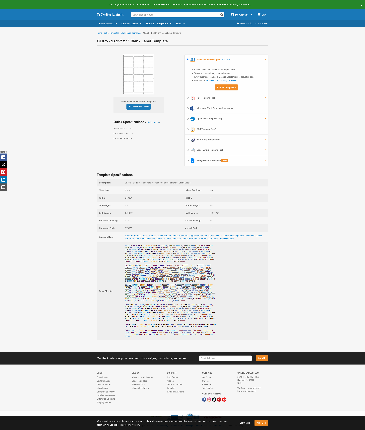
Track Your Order (175, 384)
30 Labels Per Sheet (188, 238)
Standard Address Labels (136, 235)
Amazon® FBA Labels (152, 238)
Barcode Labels (171, 235)
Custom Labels (129, 23)
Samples (171, 387)
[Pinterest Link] (219, 399)
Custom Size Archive (106, 391)
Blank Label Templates (131, 32)
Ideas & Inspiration (140, 387)
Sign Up (262, 358)
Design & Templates (157, 23)
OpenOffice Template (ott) (209, 118)
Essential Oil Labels (220, 235)
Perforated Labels (133, 238)
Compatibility (221, 80)
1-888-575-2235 (261, 23)
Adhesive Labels (227, 238)
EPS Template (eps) (206, 129)
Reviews (233, 80)
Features (210, 80)
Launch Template (226, 87)
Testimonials (207, 387)
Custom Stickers (104, 384)
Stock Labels (102, 387)
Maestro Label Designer (143, 377)
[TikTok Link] (214, 399)
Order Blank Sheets (140, 106)
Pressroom (207, 384)
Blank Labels (106, 23)
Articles (170, 380)
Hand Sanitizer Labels (208, 238)
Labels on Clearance (106, 395)
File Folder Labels (254, 235)
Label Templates (111, 32)
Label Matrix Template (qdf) (210, 149)
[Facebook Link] (204, 399)
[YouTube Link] (224, 399)
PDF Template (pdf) (206, 97)
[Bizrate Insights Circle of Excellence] (198, 414)
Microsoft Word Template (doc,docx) (214, 108)
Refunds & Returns (175, 391)
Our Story (206, 377)
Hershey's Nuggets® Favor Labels (194, 235)
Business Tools (138, 384)
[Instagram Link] (209, 399)
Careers (205, 380)
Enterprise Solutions (106, 398)
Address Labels (156, 235)
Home (99, 32)
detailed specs (152, 122)
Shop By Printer (104, 402)
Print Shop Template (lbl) (208, 139)
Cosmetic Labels (170, 238)
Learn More (245, 422)
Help (178, 23)
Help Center (172, 377)
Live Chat (244, 23)
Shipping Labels (237, 235)
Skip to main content (10, 2)
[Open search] (221, 14)
